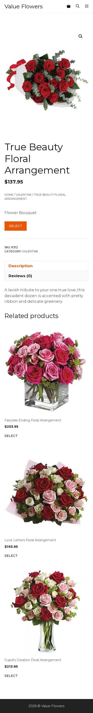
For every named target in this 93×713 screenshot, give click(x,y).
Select (15, 226)
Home (9, 194)
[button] (81, 36)
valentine (24, 194)
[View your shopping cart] (68, 6)
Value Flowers (24, 6)
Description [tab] (21, 266)
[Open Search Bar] (77, 6)
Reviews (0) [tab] (20, 276)
